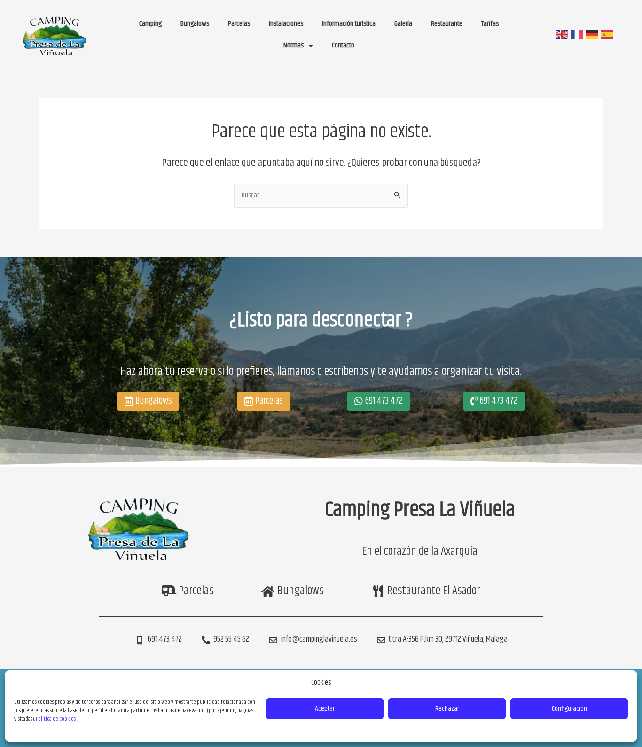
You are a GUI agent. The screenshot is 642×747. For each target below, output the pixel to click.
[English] (561, 34)
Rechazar (447, 708)
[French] (576, 34)
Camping (150, 24)
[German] (591, 34)
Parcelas (239, 24)
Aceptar (325, 708)
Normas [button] (293, 45)
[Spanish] (606, 34)
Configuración (569, 708)
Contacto (343, 45)
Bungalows (194, 24)
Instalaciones (286, 24)
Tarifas (490, 24)
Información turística (349, 24)
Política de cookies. (56, 719)
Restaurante (446, 24)
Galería (403, 24)
